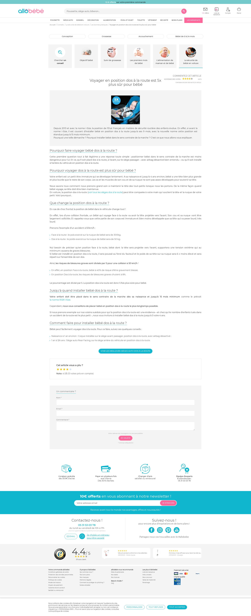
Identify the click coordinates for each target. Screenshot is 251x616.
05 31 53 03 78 (184, 481)
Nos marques (84, 577)
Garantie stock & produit (56, 588)
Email (59, 409)
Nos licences (115, 577)
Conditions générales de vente (58, 572)
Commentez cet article (187, 76)
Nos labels (114, 575)
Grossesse (106, 36)
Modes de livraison (54, 582)
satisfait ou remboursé (145, 477)
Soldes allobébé (85, 585)
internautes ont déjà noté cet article (188, 82)
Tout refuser (156, 607)
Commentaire (62, 420)
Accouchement (146, 36)
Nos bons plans (85, 575)
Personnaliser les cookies (56, 577)
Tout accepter (177, 607)
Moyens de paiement (55, 585)
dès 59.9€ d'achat (66, 477)
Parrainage (146, 582)
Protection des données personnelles (60, 575)
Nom (59, 398)
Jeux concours (147, 577)
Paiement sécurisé (181, 570)
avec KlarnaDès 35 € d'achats (105, 478)
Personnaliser (134, 607)
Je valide (125, 438)
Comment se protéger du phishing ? (92, 582)
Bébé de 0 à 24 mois (185, 36)
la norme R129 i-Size (60, 300)
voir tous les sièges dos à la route (105, 192)
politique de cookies (61, 611)
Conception (67, 36)
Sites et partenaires (117, 572)
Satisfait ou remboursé (55, 590)
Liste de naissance (148, 572)
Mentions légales (85, 580)
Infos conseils (146, 575)
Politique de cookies (55, 580)
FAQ (112, 583)
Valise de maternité (148, 580)
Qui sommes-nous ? (86, 572)
